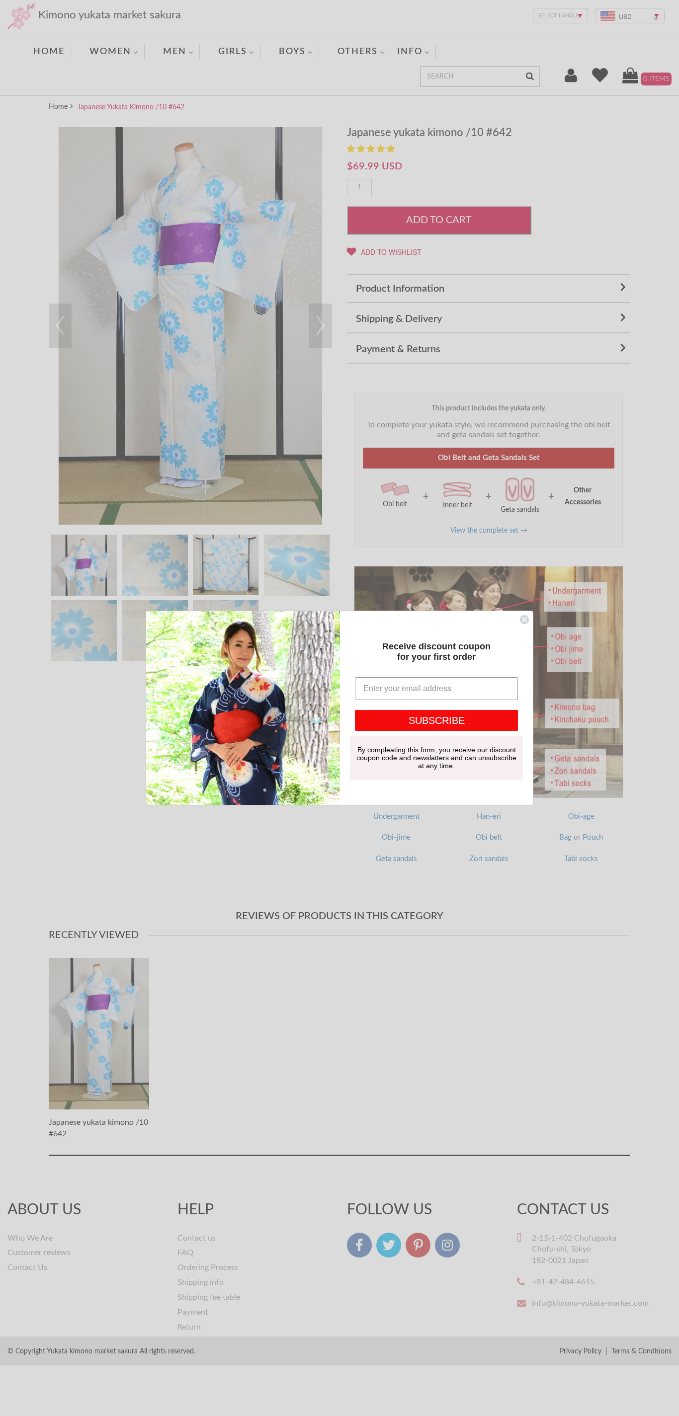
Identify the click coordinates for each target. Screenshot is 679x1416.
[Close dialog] (524, 620)
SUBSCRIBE (437, 720)
